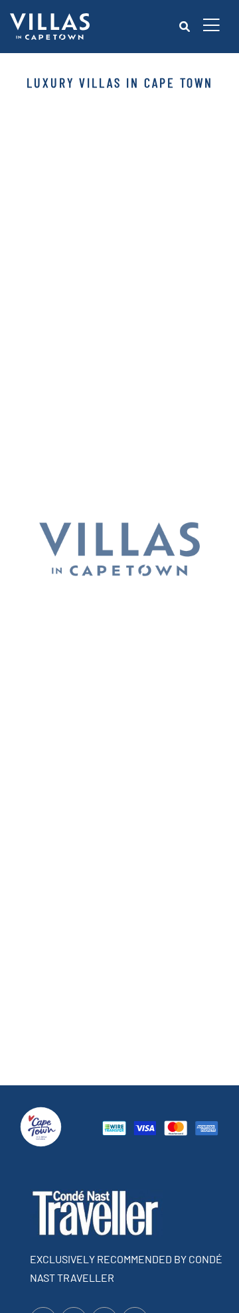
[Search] (184, 26)
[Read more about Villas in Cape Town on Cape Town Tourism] (41, 1125)
